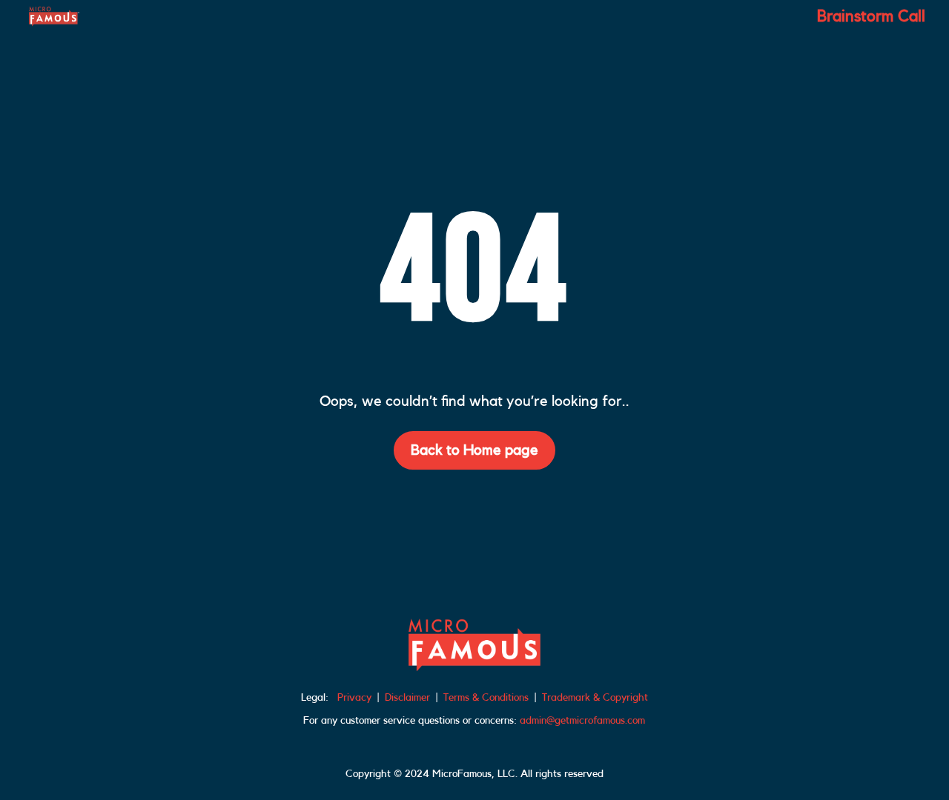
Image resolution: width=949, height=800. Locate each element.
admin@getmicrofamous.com (582, 721)
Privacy (354, 698)
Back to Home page (474, 450)
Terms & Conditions (486, 698)
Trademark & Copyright (595, 698)
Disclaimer (407, 698)
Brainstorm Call (871, 17)
